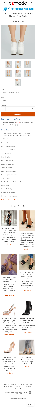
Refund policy (18, 388)
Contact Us (13, 384)
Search (16, 386)
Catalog (21, 386)
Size (2, 89)
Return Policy (20, 384)
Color (2, 97)
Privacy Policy (28, 384)
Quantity (3, 105)
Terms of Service (8, 386)
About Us (6, 384)
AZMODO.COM (22, 398)
